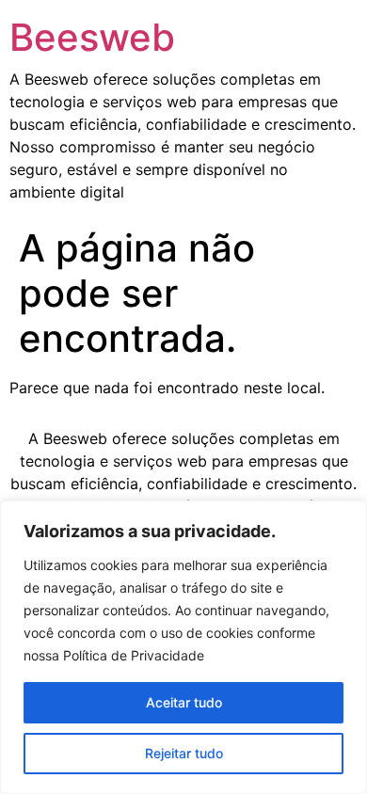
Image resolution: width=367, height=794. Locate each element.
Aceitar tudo (184, 702)
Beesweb (92, 37)
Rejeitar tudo (184, 753)
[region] (183, 647)
